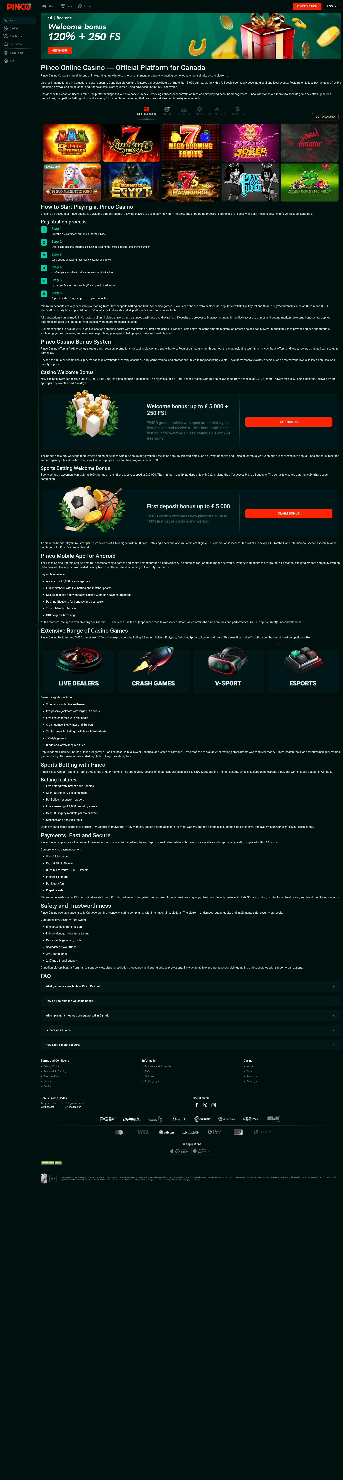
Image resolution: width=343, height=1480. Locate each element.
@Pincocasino (73, 1106)
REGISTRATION (307, 6)
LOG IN (331, 6)
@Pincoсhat (47, 1106)
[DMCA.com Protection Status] (51, 1162)
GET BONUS (60, 50)
